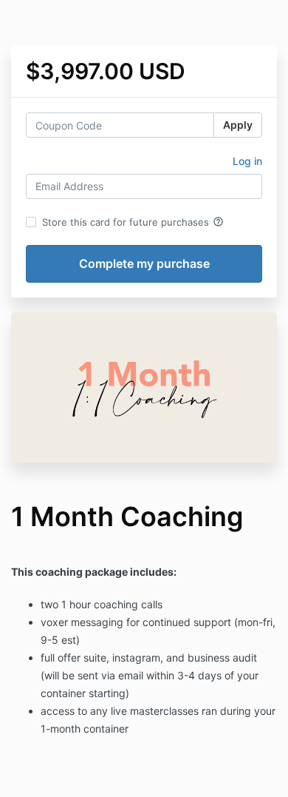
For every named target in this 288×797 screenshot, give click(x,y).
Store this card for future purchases (133, 222)
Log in (247, 161)
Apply (238, 124)
